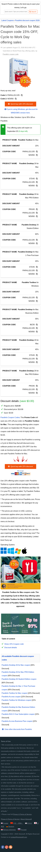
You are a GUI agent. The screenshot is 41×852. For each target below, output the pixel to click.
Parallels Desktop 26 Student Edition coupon (19, 679)
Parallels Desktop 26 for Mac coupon (16, 665)
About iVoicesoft (26, 819)
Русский (23, 830)
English (5, 823)
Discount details (10, 647)
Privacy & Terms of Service (22, 814)
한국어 (29, 823)
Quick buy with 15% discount (21, 104)
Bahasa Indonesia (9, 830)
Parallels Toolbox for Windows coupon (16, 700)
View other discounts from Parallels (18, 729)
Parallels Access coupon (11, 697)
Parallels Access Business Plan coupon (17, 721)
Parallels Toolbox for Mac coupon (14, 693)
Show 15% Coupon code (14, 644)
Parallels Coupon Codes (10, 417)
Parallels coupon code (10, 54)
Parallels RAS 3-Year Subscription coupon (18, 714)
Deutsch (11, 826)
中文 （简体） (18, 823)
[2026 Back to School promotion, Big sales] (20, 633)
